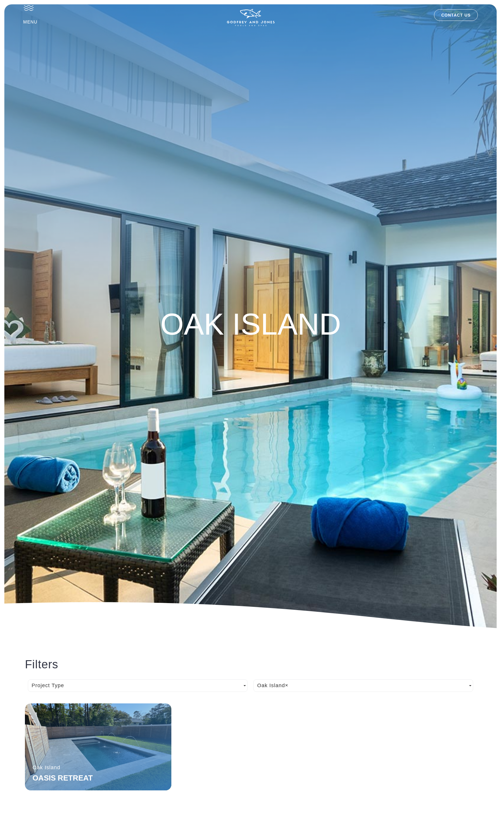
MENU (30, 21)
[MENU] (28, 7)
